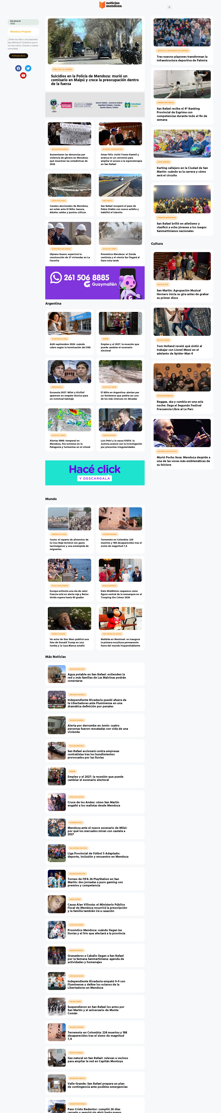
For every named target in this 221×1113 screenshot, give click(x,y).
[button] (169, 7)
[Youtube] (23, 75)
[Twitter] (28, 68)
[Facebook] (18, 68)
